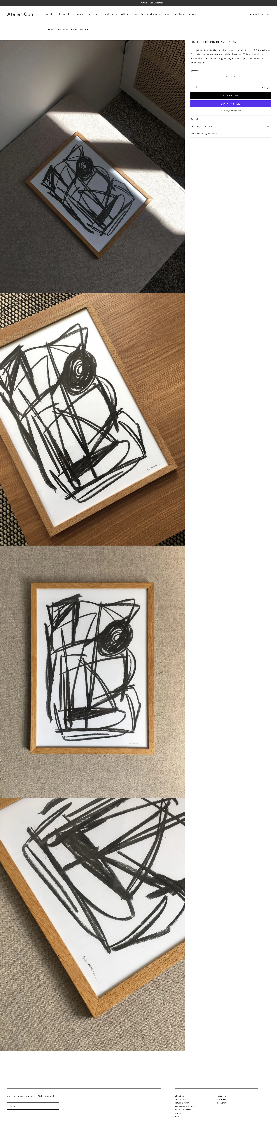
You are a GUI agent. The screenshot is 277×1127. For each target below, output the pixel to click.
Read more (197, 62)
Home (51, 29)
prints (50, 14)
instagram (222, 1103)
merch (139, 14)
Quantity (194, 71)
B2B (177, 1116)
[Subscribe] (54, 1106)
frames (79, 14)
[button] (266, 14)
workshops (154, 14)
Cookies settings (183, 1110)
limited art (93, 15)
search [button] (192, 14)
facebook (221, 1096)
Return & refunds (183, 1103)
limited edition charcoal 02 (72, 29)
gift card (126, 15)
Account (254, 14)
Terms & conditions (184, 1106)
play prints (64, 15)
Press (178, 1113)
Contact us (180, 1099)
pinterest (221, 1099)
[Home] (20, 14)
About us (179, 1096)
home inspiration (174, 15)
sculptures (111, 14)
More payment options (231, 111)
